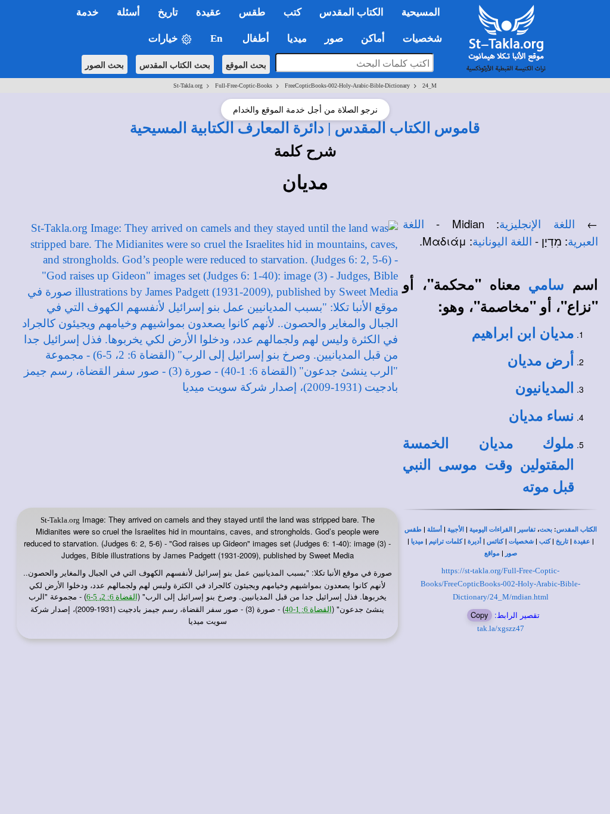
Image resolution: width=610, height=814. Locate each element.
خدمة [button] (87, 12)
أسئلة (434, 529)
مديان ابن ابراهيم (523, 333)
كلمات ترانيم (445, 541)
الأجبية (455, 529)
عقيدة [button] (208, 12)
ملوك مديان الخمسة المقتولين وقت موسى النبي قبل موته (488, 465)
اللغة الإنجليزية (536, 224)
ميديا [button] (297, 38)
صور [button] (334, 38)
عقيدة (582, 541)
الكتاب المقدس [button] (351, 12)
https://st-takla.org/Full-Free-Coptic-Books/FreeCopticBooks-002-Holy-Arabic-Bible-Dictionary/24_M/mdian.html (500, 583)
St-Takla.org (188, 85)
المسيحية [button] (421, 12)
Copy (479, 614)
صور (511, 553)
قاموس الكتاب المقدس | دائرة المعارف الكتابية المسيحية (305, 127)
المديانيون (544, 388)
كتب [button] (292, 12)
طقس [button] (252, 12)
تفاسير (527, 529)
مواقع (492, 553)
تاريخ (562, 541)
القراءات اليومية (490, 529)
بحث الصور (104, 64)
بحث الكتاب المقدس (174, 64)
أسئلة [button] (128, 12)
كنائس (495, 541)
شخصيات (521, 541)
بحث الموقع (246, 64)
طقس (413, 529)
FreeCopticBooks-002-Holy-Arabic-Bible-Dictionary (347, 85)
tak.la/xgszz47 (500, 628)
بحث (546, 529)
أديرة (474, 541)
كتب (544, 541)
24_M (429, 85)
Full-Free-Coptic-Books (243, 85)
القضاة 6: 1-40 (308, 609)
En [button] (217, 38)
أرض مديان (541, 360)
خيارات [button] (164, 38)
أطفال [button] (255, 38)
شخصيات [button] (426, 38)
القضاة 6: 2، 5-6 (112, 596)
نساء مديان (541, 416)
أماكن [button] (373, 38)
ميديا (417, 541)
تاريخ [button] (168, 12)
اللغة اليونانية (502, 241)
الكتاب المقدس (576, 529)
